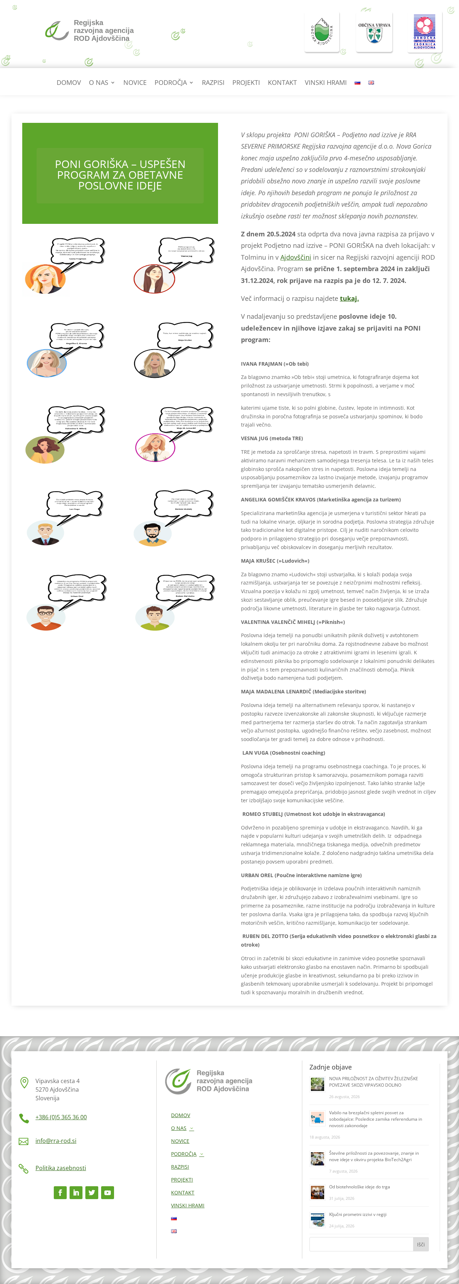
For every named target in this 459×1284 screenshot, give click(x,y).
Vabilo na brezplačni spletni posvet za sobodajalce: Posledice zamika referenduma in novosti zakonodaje (375, 1119)
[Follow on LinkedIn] (76, 1192)
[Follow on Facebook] (60, 1192)
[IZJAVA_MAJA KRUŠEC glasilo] (175, 380)
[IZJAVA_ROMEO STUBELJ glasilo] (175, 548)
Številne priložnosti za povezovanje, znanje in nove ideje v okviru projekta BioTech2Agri (374, 1156)
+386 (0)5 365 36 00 (61, 1117)
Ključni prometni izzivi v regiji (358, 1214)
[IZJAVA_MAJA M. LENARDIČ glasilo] (175, 464)
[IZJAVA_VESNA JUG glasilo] (175, 296)
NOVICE (135, 83)
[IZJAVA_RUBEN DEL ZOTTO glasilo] (175, 632)
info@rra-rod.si (56, 1141)
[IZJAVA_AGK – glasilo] (65, 380)
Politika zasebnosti (61, 1168)
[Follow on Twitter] (91, 1192)
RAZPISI (213, 83)
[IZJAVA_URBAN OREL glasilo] (65, 632)
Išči (421, 1244)
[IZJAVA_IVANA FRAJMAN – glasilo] (65, 296)
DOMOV (69, 83)
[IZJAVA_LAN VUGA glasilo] (65, 548)
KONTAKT (282, 83)
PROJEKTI (246, 83)
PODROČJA (171, 83)
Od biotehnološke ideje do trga (359, 1187)
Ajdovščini (295, 257)
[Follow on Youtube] (107, 1192)
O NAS (98, 83)
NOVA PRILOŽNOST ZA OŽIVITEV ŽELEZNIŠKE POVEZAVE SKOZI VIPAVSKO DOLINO (373, 1082)
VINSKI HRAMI (326, 83)
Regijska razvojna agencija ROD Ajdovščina (104, 30)
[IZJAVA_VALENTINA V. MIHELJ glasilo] (65, 464)
